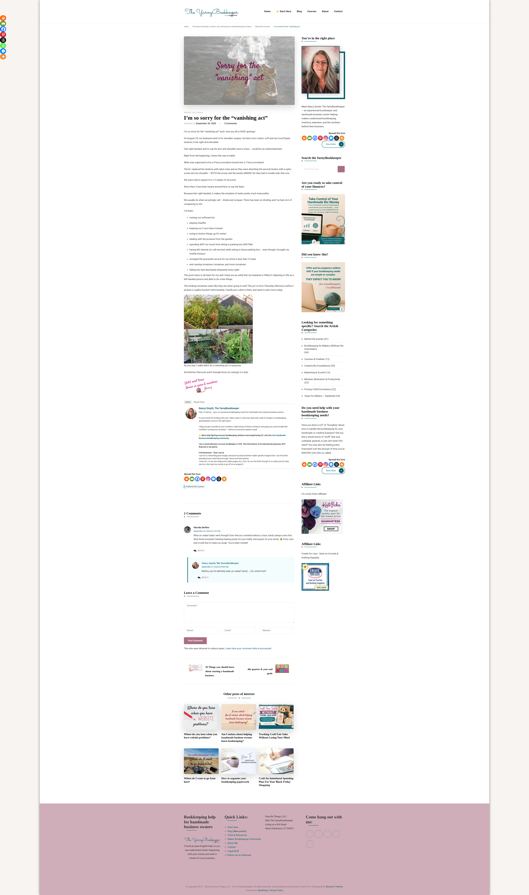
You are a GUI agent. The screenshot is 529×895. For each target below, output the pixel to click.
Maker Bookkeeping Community (244, 839)
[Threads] (218, 479)
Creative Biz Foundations (317, 365)
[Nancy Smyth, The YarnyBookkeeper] (191, 410)
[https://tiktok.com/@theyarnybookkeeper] (310, 844)
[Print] (186, 479)
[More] (224, 479)
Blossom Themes (334, 886)
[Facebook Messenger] (213, 479)
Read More (331, 144)
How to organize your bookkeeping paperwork (235, 780)
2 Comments (230, 123)
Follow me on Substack (239, 855)
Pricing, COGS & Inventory (317, 389)
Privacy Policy (276, 890)
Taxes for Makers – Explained (319, 396)
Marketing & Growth (314, 372)
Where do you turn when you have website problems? (200, 736)
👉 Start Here (283, 11)
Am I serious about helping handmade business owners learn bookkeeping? (236, 737)
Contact (338, 11)
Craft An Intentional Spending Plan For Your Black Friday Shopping (276, 782)
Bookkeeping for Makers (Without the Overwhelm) (323, 347)
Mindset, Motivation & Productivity (322, 379)
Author (188, 402)
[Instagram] (208, 479)
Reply (201, 551)
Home (267, 11)
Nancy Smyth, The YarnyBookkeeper (219, 408)
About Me (233, 843)
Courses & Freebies (314, 359)
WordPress (263, 890)
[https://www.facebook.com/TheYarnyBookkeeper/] (336, 834)
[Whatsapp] (3, 45)
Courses (311, 11)
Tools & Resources (237, 835)
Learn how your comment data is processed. (249, 648)
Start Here (233, 827)
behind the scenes (195, 486)
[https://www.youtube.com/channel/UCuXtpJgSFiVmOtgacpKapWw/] (318, 834)
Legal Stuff (233, 851)
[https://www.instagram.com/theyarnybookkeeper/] (327, 834)
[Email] (192, 479)
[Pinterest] (202, 479)
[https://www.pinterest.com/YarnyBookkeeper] (310, 834)
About (325, 11)
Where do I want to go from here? (199, 780)
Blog (299, 11)
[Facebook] (197, 479)
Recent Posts (199, 402)
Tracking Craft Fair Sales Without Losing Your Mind (274, 736)
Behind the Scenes (193, 112)
